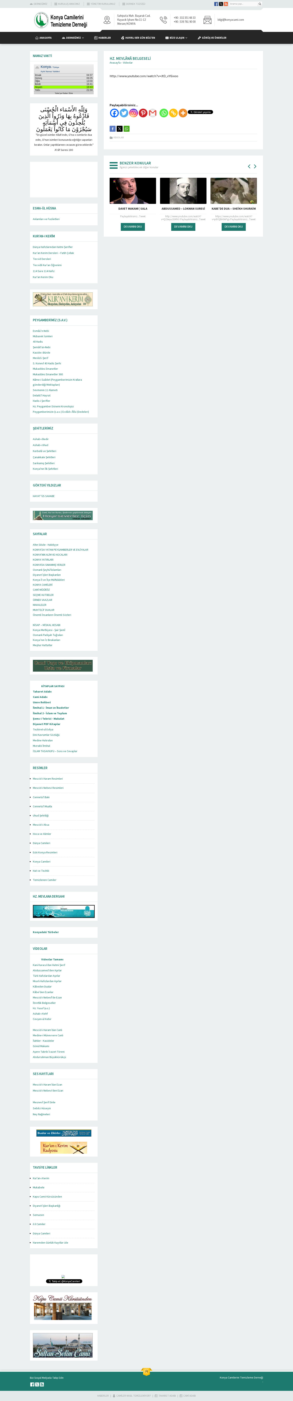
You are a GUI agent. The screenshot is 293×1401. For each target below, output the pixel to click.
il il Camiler (39, 1224)
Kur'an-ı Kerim (41, 1178)
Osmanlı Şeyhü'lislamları (47, 570)
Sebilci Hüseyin (42, 1108)
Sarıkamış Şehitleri (44, 463)
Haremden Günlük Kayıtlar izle (50, 1243)
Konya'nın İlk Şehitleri (45, 469)
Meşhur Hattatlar (42, 645)
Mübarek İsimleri (43, 336)
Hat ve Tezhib (41, 871)
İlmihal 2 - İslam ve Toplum (50, 713)
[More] (183, 113)
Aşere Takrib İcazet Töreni (49, 1052)
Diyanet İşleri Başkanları (47, 575)
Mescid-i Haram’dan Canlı (47, 1030)
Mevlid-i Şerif (40, 358)
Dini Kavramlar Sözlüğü (46, 735)
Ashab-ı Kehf (40, 1014)
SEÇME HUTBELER (43, 595)
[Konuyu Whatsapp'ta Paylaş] (127, 129)
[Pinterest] (143, 113)
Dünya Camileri (41, 843)
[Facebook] (114, 113)
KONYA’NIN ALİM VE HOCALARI (50, 555)
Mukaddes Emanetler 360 (48, 374)
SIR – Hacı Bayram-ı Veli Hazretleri (210, 209)
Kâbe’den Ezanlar (43, 992)
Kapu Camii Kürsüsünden (47, 1197)
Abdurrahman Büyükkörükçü (49, 1057)
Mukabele (38, 1188)
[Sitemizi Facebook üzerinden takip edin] (216, 4)
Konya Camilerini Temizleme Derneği (241, 1378)
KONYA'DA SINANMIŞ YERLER (49, 565)
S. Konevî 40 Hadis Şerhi (47, 363)
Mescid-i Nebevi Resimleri (48, 788)
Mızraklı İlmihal (41, 746)
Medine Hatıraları (43, 741)
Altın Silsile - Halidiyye (45, 545)
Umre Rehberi (42, 702)
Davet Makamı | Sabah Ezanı (110, 209)
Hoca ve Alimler (42, 834)
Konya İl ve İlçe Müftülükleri (49, 580)
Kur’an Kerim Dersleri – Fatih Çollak (53, 253)
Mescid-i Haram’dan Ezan (47, 1085)
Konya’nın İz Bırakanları (46, 640)
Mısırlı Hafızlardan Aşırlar (47, 981)
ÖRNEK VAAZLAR (42, 600)
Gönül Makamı (41, 1046)
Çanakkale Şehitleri (44, 457)
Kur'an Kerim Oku (43, 277)
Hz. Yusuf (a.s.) (41, 1008)
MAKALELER (39, 605)
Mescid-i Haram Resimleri (48, 779)
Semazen (38, 1215)
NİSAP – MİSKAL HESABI (46, 625)
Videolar (128, 63)
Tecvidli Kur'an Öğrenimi (47, 265)
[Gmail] (152, 113)
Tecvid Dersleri (42, 259)
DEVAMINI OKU (110, 226)
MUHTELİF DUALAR (43, 610)
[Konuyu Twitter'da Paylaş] (120, 129)
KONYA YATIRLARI (43, 560)
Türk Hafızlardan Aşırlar (46, 976)
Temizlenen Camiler (44, 880)
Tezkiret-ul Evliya (43, 730)
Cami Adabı (40, 697)
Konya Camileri (41, 862)
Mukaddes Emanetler (45, 369)
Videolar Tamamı (52, 960)
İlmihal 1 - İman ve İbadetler (51, 708)
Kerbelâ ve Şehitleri (44, 451)
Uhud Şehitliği (41, 816)
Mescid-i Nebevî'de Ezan (47, 998)
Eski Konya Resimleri (45, 853)
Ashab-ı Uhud (40, 445)
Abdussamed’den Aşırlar (47, 971)
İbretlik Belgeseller (44, 1003)
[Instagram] (133, 113)
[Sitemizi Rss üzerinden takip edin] (226, 4)
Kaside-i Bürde (41, 353)
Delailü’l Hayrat (41, 396)
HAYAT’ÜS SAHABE (44, 496)
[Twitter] (124, 113)
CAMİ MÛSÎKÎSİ (41, 590)
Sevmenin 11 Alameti (45, 390)
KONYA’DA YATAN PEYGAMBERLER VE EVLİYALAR (60, 550)
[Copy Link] (173, 113)
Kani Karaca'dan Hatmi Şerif (49, 965)
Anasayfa (115, 63)
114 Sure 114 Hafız (44, 271)
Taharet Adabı (42, 692)
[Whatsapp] (163, 113)
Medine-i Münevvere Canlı (48, 1035)
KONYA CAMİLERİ (43, 585)
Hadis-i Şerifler (41, 401)
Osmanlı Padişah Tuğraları (48, 635)
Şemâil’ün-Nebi (41, 347)
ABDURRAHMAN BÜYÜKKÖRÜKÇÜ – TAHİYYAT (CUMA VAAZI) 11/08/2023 (160, 211)
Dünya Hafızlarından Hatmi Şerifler (53, 247)
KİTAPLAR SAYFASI (52, 686)
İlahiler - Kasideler (43, 1041)
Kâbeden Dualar (42, 987)
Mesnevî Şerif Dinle (44, 1102)
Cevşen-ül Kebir (42, 1019)
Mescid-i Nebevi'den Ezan (48, 1091)
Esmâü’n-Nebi (41, 331)
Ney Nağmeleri (41, 1114)
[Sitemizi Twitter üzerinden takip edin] (221, 4)
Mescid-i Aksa (41, 825)
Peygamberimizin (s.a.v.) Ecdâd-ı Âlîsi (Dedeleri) (61, 412)
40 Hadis (38, 342)
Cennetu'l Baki (41, 797)
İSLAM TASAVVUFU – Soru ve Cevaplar (55, 751)
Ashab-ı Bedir (41, 439)
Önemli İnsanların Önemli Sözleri (52, 615)
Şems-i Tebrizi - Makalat (48, 719)
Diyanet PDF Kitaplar (46, 724)
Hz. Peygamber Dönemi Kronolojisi (53, 407)
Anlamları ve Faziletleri (46, 219)
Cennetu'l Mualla (42, 807)
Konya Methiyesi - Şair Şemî (49, 630)
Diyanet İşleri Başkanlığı (46, 1206)
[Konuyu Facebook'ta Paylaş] (113, 129)
